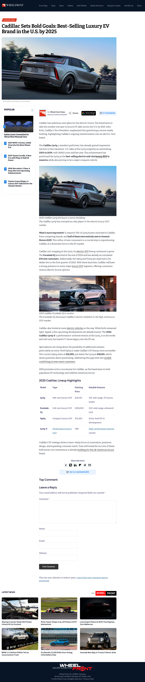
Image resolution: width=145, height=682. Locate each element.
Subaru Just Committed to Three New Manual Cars (16, 135)
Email (42, 541)
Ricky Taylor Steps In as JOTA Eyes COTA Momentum (59, 623)
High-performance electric (101, 429)
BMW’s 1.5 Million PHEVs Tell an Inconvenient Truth (15, 653)
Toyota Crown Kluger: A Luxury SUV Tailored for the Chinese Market (20, 183)
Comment (44, 499)
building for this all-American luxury (95, 449)
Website (43, 553)
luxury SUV (101, 156)
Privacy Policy (88, 679)
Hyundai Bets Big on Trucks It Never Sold (98, 652)
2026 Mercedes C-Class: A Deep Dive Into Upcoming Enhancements (19, 170)
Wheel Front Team (57, 112)
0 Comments (109, 113)
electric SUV (82, 251)
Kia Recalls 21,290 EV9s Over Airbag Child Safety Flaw (56, 653)
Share (75, 113)
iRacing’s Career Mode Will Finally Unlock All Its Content (17, 623)
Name (42, 528)
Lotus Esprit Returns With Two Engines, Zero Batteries (97, 623)
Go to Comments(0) (79, 472)
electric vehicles (75, 328)
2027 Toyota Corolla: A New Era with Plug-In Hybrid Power (19, 158)
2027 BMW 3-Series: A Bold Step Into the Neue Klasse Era (19, 145)
